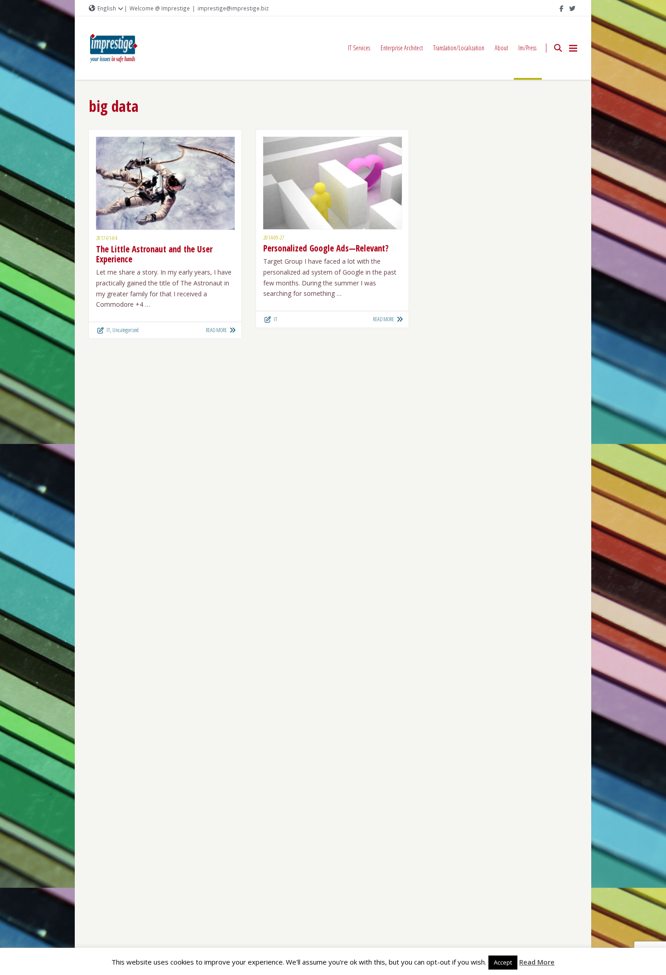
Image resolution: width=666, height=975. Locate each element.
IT (108, 330)
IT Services (359, 47)
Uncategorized (125, 330)
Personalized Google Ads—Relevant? (326, 248)
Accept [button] (503, 962)
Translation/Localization (458, 47)
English (106, 8)
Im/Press (527, 47)
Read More (537, 961)
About (501, 47)
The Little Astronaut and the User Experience (154, 254)
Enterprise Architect (402, 47)
